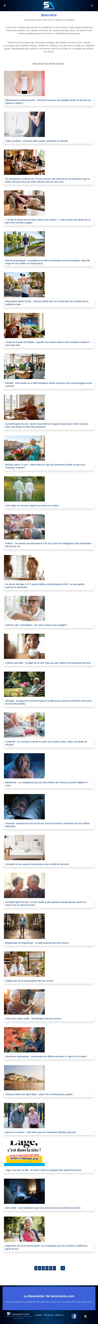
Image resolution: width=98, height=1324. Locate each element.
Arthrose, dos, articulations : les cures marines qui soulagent (36, 625)
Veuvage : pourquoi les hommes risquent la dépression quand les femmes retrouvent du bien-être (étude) (48, 702)
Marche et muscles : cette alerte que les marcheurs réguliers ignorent (40, 1132)
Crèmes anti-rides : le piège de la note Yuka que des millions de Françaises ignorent (48, 663)
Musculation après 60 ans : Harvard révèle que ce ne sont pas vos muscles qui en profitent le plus (47, 303)
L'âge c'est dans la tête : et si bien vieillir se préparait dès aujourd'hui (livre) (43, 1170)
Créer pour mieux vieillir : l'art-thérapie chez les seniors (33, 1018)
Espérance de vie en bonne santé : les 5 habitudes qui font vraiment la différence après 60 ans (46, 1247)
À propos (39, 1315)
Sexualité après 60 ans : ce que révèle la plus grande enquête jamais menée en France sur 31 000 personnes (45, 903)
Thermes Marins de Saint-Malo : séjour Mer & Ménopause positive (39, 1094)
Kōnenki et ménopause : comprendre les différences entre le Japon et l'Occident (46, 1056)
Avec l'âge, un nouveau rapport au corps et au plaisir (32, 505)
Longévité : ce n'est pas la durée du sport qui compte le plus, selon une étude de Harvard (46, 743)
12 (63, 1268)
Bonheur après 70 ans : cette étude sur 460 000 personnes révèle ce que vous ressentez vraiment (45, 466)
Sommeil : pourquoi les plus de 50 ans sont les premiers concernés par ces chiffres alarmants (47, 825)
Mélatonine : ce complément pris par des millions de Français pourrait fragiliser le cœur (46, 784)
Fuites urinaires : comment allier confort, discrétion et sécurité (36, 141)
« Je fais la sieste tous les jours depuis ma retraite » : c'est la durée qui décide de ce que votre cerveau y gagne (48, 221)
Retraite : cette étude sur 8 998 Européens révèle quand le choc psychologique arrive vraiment (48, 384)
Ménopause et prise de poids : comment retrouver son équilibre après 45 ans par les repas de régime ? (48, 101)
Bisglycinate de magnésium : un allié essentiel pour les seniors (37, 943)
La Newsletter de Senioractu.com (49, 1296)
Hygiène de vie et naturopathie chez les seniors (29, 981)
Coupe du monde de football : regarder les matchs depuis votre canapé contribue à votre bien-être (47, 343)
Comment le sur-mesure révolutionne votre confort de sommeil (37, 864)
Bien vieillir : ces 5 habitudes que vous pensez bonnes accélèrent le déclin (43, 1208)
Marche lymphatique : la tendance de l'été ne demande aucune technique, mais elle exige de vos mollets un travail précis (47, 262)
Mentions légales (62, 1315)
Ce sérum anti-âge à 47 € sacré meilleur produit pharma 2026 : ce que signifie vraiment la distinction (44, 585)
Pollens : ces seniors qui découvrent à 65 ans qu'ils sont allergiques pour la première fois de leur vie (48, 545)
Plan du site (49, 1315)
